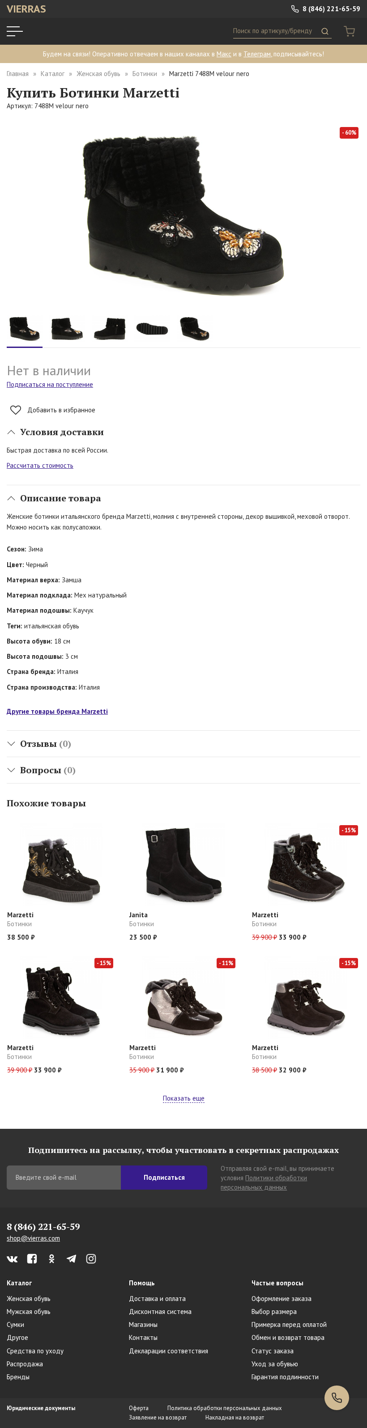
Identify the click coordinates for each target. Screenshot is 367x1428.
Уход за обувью (275, 1364)
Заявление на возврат (158, 1417)
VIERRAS (26, 9)
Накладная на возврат (234, 1417)
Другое (17, 1337)
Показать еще (184, 1098)
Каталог (52, 73)
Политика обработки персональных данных (224, 1408)
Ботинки (144, 73)
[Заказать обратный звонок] (336, 1398)
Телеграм (257, 54)
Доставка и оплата (157, 1298)
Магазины (143, 1324)
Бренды (18, 1377)
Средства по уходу (35, 1351)
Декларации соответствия (168, 1351)
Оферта (139, 1408)
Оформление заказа (282, 1298)
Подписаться (164, 1177)
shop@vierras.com (33, 1238)
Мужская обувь (29, 1311)
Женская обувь (98, 73)
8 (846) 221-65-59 (330, 8)
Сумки (15, 1324)
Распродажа (25, 1364)
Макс (224, 54)
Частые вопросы (277, 1283)
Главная (18, 73)
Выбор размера (274, 1311)
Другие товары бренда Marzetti (57, 711)
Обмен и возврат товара (288, 1337)
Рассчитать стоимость (40, 465)
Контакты (143, 1337)
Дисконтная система (160, 1311)
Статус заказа (273, 1351)
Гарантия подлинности (285, 1377)
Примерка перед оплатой (289, 1324)
